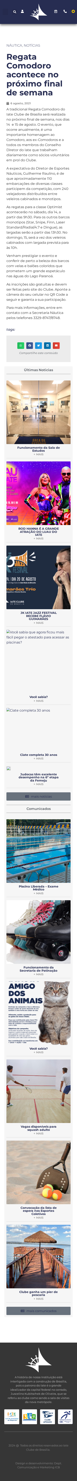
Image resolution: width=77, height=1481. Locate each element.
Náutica (14, 45)
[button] (5, 12)
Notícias (32, 45)
